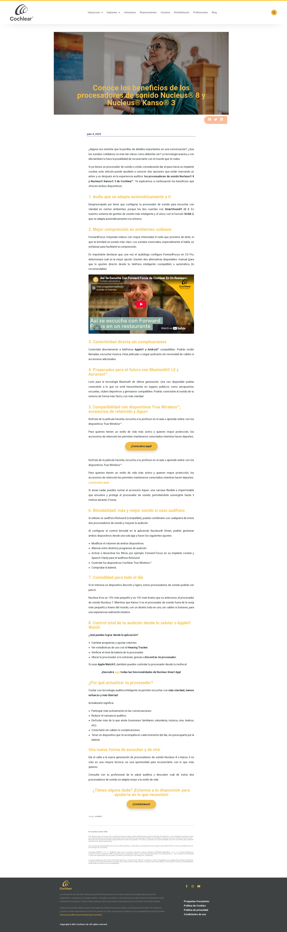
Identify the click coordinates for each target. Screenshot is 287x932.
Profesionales (200, 12)
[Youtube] (198, 886)
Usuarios (165, 12)
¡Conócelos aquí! (98, 482)
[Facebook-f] (186, 886)
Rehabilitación (181, 12)
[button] (274, 12)
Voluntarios (130, 12)
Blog (214, 12)
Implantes (112, 12)
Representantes (148, 12)
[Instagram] (192, 886)
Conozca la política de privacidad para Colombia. (81, 915)
